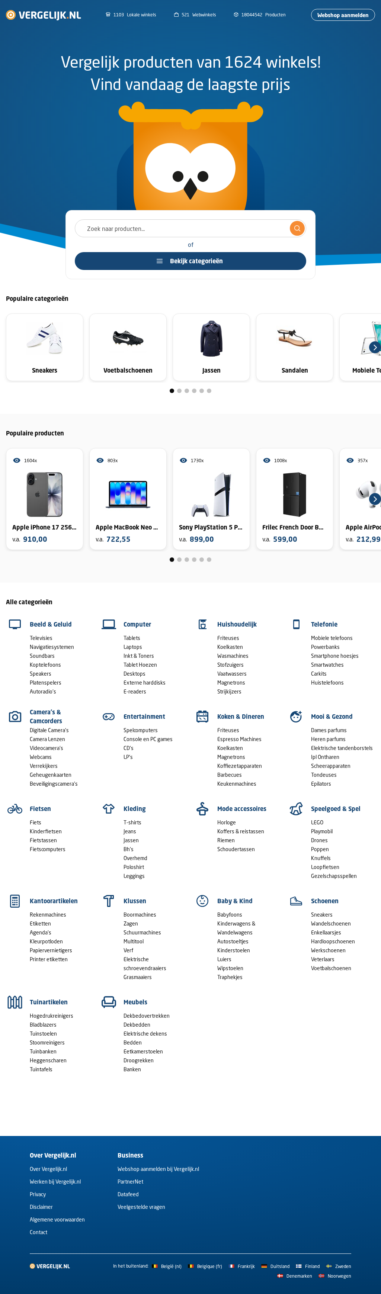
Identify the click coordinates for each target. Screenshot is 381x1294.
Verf (128, 950)
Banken (132, 1069)
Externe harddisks (145, 682)
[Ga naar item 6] (209, 391)
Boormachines (140, 914)
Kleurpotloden (46, 941)
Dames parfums (329, 730)
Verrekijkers (44, 766)
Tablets (132, 638)
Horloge (226, 822)
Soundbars (42, 656)
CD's (129, 748)
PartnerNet (130, 1181)
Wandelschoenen (331, 923)
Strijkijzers (229, 691)
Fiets (35, 822)
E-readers (135, 691)
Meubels (135, 1002)
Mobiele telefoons (332, 638)
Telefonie (324, 624)
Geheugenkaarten (50, 775)
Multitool (134, 941)
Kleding (135, 808)
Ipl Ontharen (325, 757)
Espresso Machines (239, 739)
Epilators (321, 783)
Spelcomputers (141, 730)
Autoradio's (43, 691)
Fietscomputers (47, 849)
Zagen (131, 923)
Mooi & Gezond (332, 716)
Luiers (224, 959)
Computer (137, 624)
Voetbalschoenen (331, 968)
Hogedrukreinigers (51, 1016)
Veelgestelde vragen (141, 1207)
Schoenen (325, 901)
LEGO (317, 822)
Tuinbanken (43, 1051)
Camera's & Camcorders (46, 716)
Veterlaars (322, 959)
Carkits (319, 673)
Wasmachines (233, 656)
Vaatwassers (232, 673)
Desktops (134, 673)
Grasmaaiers (138, 977)
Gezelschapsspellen (334, 876)
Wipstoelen (230, 968)
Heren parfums (328, 739)
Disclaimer (41, 1207)
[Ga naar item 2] (179, 391)
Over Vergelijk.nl (48, 1169)
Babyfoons (229, 914)
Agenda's (40, 932)
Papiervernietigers (51, 950)
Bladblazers (43, 1024)
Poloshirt (134, 867)
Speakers (40, 673)
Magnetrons (231, 682)
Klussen (135, 901)
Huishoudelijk (237, 624)
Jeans (130, 831)
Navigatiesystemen (52, 647)
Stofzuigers (230, 665)
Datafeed (128, 1194)
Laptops (133, 647)
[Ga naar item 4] (194, 391)
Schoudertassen (236, 849)
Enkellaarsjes (326, 932)
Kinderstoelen (233, 950)
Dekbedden (137, 1024)
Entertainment (144, 716)
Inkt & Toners (139, 656)
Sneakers (322, 914)
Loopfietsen (325, 867)
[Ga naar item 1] (172, 391)
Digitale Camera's (49, 730)
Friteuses (228, 638)
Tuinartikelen (49, 1002)
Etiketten (40, 923)
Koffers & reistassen (240, 831)
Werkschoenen (328, 950)
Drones (319, 840)
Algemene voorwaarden (57, 1219)
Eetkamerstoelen (143, 1051)
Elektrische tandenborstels (342, 748)
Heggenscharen (48, 1060)
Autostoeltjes (233, 941)
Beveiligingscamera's (54, 783)
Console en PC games (148, 739)
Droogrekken (139, 1060)
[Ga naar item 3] (187, 391)
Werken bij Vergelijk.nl (55, 1181)
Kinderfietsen (46, 831)
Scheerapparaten (330, 766)
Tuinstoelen (43, 1033)
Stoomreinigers (47, 1042)
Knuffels (321, 858)
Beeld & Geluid (51, 624)
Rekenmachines (48, 914)
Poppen (320, 849)
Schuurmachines (142, 932)
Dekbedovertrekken (147, 1016)
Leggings (134, 876)
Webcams (41, 757)
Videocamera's (46, 748)
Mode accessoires (241, 808)
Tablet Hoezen (140, 665)
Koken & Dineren (240, 716)
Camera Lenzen (47, 739)
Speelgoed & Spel (336, 808)
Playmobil (322, 831)
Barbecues (229, 775)
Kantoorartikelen (54, 901)
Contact (38, 1232)
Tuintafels (41, 1069)
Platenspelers (45, 682)
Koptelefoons (45, 665)
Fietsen (40, 808)
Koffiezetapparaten (239, 766)
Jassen (131, 840)
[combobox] (190, 228)
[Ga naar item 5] (201, 391)
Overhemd (135, 858)
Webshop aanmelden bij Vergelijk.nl (158, 1169)
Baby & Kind (235, 901)
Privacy (38, 1194)
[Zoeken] (297, 228)
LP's (128, 757)
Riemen (226, 840)
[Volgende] (375, 347)
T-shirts (132, 822)
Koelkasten (230, 647)
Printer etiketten (49, 959)
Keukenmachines (236, 783)
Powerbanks (325, 647)
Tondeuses (324, 775)
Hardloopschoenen (333, 941)
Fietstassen (43, 840)
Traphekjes (230, 977)
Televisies (41, 638)
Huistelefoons (327, 682)
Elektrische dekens (145, 1033)
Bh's (129, 849)
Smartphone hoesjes (335, 656)
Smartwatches (327, 665)
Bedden (133, 1042)
